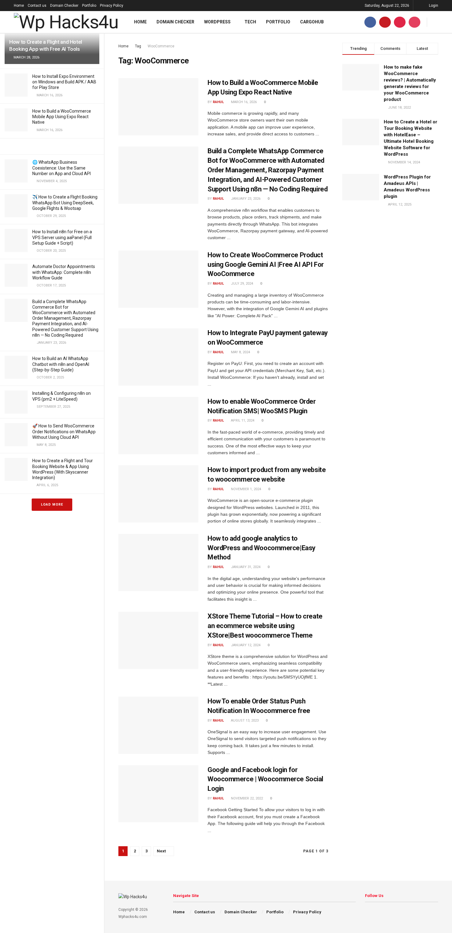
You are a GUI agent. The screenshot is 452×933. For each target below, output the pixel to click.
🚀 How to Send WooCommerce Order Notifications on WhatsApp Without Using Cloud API (64, 431)
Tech (250, 21)
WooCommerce (161, 46)
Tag (138, 46)
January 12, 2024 (245, 645)
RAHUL (218, 102)
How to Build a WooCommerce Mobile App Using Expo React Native (61, 117)
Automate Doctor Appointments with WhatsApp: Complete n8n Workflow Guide (63, 272)
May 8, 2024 (240, 352)
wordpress (217, 21)
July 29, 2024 (241, 284)
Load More (52, 505)
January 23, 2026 (245, 199)
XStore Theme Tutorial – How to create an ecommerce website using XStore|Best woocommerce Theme (265, 625)
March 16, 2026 (243, 102)
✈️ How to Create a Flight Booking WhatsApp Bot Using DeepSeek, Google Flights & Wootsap (64, 202)
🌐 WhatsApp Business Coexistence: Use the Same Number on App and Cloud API (61, 168)
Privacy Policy (111, 5)
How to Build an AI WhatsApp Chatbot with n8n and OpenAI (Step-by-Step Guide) (60, 364)
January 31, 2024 (245, 567)
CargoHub (312, 21)
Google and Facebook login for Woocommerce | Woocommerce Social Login (265, 779)
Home (19, 5)
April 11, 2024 (242, 420)
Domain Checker (64, 5)
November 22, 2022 (246, 798)
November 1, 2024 (245, 489)
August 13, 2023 (244, 721)
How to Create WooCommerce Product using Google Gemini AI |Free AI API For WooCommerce (266, 264)
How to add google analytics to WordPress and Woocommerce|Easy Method (261, 548)
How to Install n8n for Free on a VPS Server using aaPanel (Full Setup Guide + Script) (62, 237)
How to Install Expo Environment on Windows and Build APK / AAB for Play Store (64, 82)
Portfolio (89, 5)
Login (433, 5)
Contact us (37, 5)
